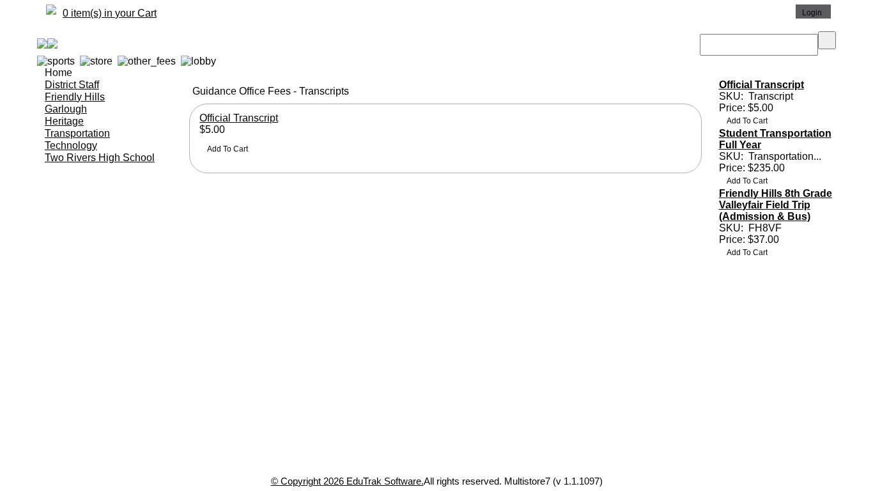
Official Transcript (238, 118)
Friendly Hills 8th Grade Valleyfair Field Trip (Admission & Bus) (775, 205)
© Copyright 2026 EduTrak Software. (347, 481)
